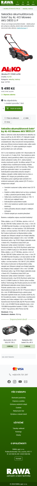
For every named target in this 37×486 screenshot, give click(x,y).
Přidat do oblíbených (12, 118)
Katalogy (18, 432)
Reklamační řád (18, 411)
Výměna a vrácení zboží (18, 414)
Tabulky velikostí (18, 428)
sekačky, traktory (14, 79)
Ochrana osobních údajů (18, 404)
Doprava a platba (19, 401)
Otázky (18, 435)
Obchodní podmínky (19, 398)
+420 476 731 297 (20, 374)
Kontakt (18, 459)
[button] (23, 2)
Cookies (18, 408)
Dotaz (8, 122)
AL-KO (9, 77)
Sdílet (27, 118)
